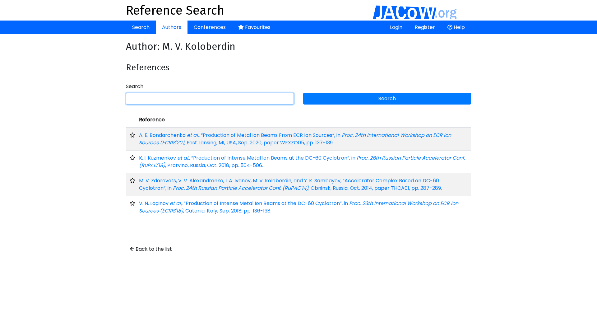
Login (396, 27)
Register (425, 27)
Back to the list (153, 249)
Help (458, 27)
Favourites (257, 27)
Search (141, 27)
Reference (152, 119)
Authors (171, 27)
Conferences (210, 27)
